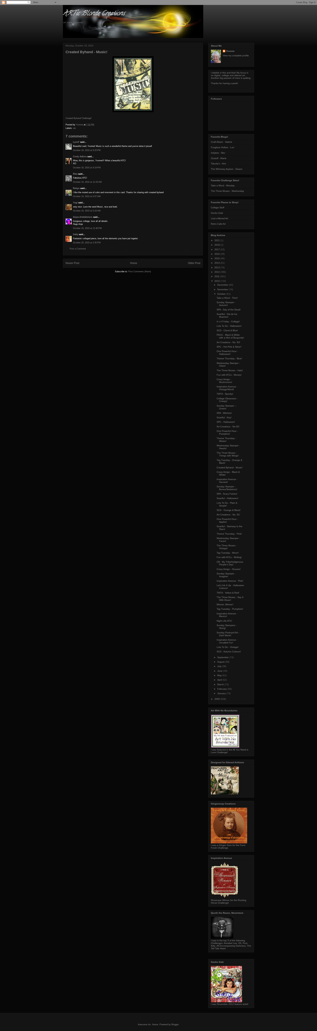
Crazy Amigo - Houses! (229, 569)
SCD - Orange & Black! (229, 510)
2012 (217, 272)
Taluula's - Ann (218, 163)
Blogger (174, 1024)
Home (133, 263)
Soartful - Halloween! (227, 498)
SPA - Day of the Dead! (229, 309)
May (219, 675)
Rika (75, 174)
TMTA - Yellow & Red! (228, 592)
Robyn (76, 188)
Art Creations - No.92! (228, 426)
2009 (217, 699)
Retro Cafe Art (218, 224)
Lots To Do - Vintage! (228, 647)
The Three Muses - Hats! (230, 370)
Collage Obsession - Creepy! (227, 400)
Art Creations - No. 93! (228, 342)
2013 (217, 267)
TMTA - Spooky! (225, 394)
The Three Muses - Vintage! (227, 547)
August (221, 661)
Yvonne (230, 51)
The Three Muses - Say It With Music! (230, 598)
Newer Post (72, 263)
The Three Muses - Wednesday (227, 191)
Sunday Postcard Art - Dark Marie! (228, 634)
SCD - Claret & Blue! (227, 330)
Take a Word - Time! (227, 298)
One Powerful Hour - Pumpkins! (227, 432)
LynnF (76, 142)
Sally (75, 234)
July (219, 666)
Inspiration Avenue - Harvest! (227, 480)
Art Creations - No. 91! (228, 514)
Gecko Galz (217, 213)
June (220, 671)
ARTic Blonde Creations (94, 14)
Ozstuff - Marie (218, 158)
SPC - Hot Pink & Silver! (229, 346)
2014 (217, 263)
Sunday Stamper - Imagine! (226, 575)
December (223, 284)
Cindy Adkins (80, 156)
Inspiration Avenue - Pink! (230, 581)
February (222, 689)
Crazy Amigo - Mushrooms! (224, 380)
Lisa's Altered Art (219, 218)
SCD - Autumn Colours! (229, 651)
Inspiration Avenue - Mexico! (227, 615)
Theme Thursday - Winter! (226, 439)
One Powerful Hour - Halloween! (227, 352)
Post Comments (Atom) (139, 271)
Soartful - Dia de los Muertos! (227, 315)
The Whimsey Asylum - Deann (226, 169)
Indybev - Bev (218, 152)
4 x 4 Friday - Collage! (228, 321)
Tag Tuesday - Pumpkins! (230, 609)
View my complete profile (236, 55)
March (221, 684)
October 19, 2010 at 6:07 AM (87, 196)
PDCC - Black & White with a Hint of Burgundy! (230, 336)
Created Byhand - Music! (230, 467)
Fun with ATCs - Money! (229, 375)
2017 (217, 249)
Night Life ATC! (224, 620)
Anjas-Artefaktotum (82, 217)
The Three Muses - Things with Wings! (228, 454)
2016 (217, 254)
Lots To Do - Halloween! (229, 326)
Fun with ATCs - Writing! (229, 557)
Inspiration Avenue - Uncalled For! (227, 641)
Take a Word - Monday (223, 185)
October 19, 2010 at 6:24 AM (87, 210)
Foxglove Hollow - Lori (222, 147)
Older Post (194, 263)
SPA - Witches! (224, 413)
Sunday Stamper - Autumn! (226, 303)
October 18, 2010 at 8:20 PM (87, 150)
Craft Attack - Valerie (221, 142)
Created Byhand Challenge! (79, 118)
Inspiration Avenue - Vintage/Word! (227, 388)
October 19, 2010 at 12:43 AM (87, 182)
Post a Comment (78, 248)
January (221, 693)
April (220, 679)
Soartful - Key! (224, 417)
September (223, 657)
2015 (217, 258)
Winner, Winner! (225, 604)
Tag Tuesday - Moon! (228, 552)
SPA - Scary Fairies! (227, 493)
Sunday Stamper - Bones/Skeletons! (227, 488)
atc (74, 128)
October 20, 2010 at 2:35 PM (87, 242)
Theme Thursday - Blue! (229, 358)
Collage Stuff (217, 207)
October (221, 294)
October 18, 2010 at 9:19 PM (87, 167)
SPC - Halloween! (226, 422)
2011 (217, 276)
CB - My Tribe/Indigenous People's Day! (230, 563)
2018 (217, 245)
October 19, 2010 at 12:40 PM (87, 228)
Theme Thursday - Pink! (229, 533)
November (223, 289)
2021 (217, 240)
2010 (217, 281)
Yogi (75, 202)
